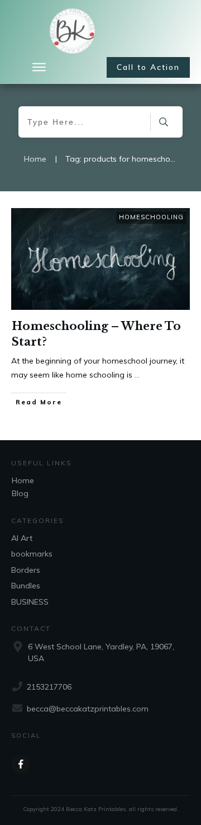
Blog (20, 493)
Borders (25, 570)
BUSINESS (30, 602)
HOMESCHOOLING (151, 217)
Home (23, 480)
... (137, 375)
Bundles (25, 586)
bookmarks (31, 554)
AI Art (21, 538)
